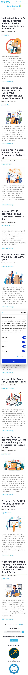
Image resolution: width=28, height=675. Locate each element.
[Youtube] (9, 2)
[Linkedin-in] (4, 2)
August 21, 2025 (6, 454)
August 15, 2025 (6, 513)
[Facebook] (2, 2)
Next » (21, 624)
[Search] (23, 632)
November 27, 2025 (7, 266)
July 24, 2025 (5, 578)
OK (14, 361)
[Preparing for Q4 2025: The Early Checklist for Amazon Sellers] (14, 524)
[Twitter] (7, 2)
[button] (14, 9)
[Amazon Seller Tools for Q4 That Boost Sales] (14, 399)
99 (16, 624)
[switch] (24, 342)
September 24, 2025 (7, 388)
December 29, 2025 (7, 225)
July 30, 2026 (5, 35)
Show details (20, 356)
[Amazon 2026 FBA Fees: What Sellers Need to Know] (14, 277)
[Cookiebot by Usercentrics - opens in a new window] (20, 312)
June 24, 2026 (5, 105)
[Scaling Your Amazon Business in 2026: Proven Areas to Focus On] (14, 175)
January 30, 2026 (6, 164)
